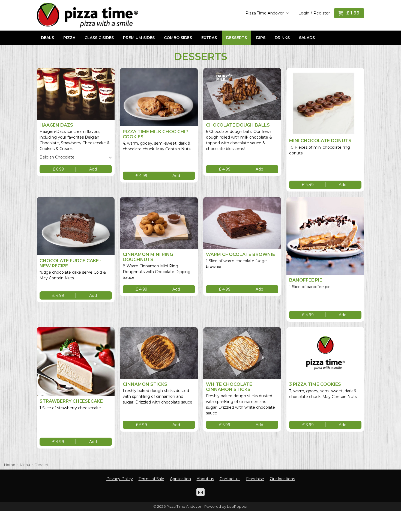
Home (9, 464)
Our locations (282, 478)
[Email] (200, 492)
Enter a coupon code (115, 50)
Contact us (230, 478)
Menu (25, 464)
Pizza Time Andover (265, 13)
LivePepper (237, 506)
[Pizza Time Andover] (87, 15)
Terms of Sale (151, 478)
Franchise (255, 478)
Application (180, 478)
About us (205, 478)
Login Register (314, 13)
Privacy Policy (119, 478)
